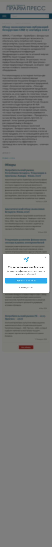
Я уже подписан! (26, 287)
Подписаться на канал (26, 280)
